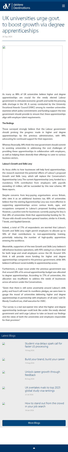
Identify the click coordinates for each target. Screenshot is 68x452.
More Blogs (34, 423)
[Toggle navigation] (34, 448)
